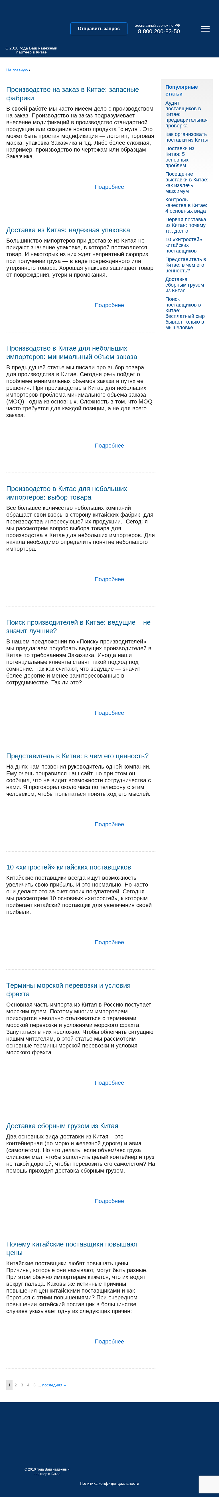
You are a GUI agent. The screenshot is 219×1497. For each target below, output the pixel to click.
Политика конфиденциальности (109, 1483)
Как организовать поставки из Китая (186, 137)
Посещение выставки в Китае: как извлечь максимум (186, 182)
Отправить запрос (99, 28)
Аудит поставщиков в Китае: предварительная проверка (186, 114)
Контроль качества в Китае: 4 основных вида (186, 205)
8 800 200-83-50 (159, 31)
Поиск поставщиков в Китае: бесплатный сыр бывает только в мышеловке (185, 313)
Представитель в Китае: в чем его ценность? (185, 265)
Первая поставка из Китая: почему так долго (185, 225)
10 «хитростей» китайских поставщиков (183, 245)
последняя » (54, 1385)
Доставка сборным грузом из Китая (184, 284)
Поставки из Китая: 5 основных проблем (179, 157)
